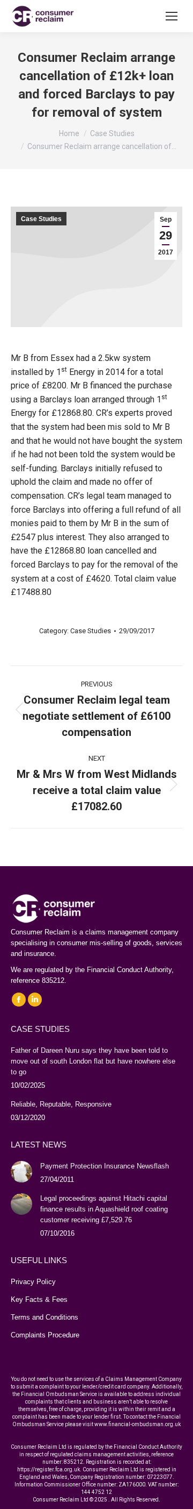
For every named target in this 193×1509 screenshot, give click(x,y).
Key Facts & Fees (39, 1299)
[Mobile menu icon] (171, 16)
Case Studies (41, 219)
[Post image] (21, 1171)
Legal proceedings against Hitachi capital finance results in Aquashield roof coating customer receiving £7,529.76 (104, 1209)
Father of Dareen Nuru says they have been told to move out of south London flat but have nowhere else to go (93, 1061)
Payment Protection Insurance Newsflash (104, 1166)
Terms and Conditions (44, 1317)
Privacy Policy (33, 1282)
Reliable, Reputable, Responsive (61, 1104)
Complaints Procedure (45, 1335)
